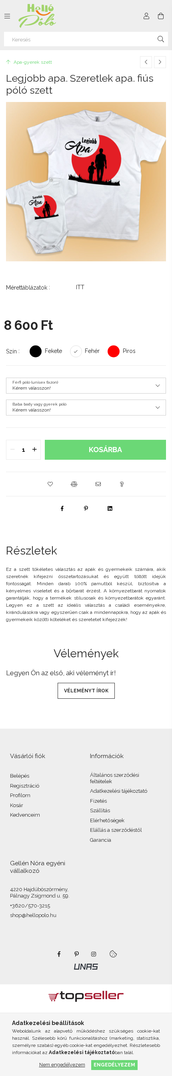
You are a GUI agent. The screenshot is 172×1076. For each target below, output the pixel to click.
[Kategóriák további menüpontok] (7, 16)
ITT (80, 287)
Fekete (53, 351)
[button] (50, 484)
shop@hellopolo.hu (33, 915)
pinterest (76, 954)
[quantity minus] (12, 449)
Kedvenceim (25, 815)
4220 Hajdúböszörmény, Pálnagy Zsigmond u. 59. (40, 892)
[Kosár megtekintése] (161, 16)
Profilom (20, 795)
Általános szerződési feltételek (114, 778)
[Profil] (146, 16)
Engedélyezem (114, 1065)
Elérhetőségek (107, 820)
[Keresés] (161, 39)
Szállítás (100, 810)
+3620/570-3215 (30, 906)
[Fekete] (36, 350)
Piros (129, 351)
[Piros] (114, 350)
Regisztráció (24, 786)
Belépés (19, 776)
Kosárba (105, 449)
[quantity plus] (34, 449)
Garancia (100, 840)
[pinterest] (86, 508)
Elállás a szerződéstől (116, 830)
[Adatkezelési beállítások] (113, 954)
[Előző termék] (146, 62)
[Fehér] (76, 351)
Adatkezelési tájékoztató (118, 791)
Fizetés (98, 801)
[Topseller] (86, 996)
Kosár (16, 805)
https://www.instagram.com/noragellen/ (94, 954)
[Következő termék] (160, 62)
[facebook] (62, 508)
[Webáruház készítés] (86, 966)
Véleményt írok (86, 691)
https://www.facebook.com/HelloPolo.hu (59, 954)
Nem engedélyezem (62, 1065)
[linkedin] (110, 508)
